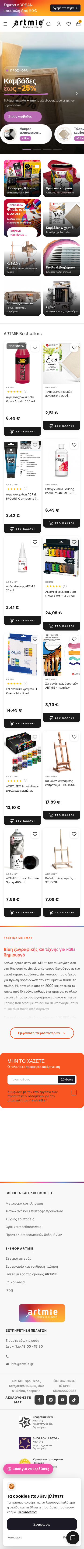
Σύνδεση (67, 1079)
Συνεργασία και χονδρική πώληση (32, 1266)
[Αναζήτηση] (48, 24)
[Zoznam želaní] (68, 24)
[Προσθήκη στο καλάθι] (22, 431)
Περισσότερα (27, 1512)
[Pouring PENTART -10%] (57, 149)
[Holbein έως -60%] (26, 149)
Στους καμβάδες (22, 116)
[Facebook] (39, 1400)
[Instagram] (51, 1400)
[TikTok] (74, 1400)
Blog (9, 1290)
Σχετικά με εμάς (19, 1258)
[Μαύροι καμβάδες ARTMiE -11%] (47, 149)
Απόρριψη (14, 1537)
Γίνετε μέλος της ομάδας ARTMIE (31, 1274)
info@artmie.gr (22, 1364)
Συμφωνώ (41, 1524)
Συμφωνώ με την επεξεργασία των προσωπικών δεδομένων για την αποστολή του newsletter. (32, 1096)
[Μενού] (5, 23)
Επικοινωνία (15, 1282)
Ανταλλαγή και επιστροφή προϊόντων (34, 1211)
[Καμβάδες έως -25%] (42, 93)
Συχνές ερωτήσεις (20, 1219)
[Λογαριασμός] (59, 24)
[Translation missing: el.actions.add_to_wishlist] (35, 347)
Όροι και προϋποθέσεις (24, 1227)
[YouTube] (62, 1400)
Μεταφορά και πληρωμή (24, 1203)
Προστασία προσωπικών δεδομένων (34, 1235)
